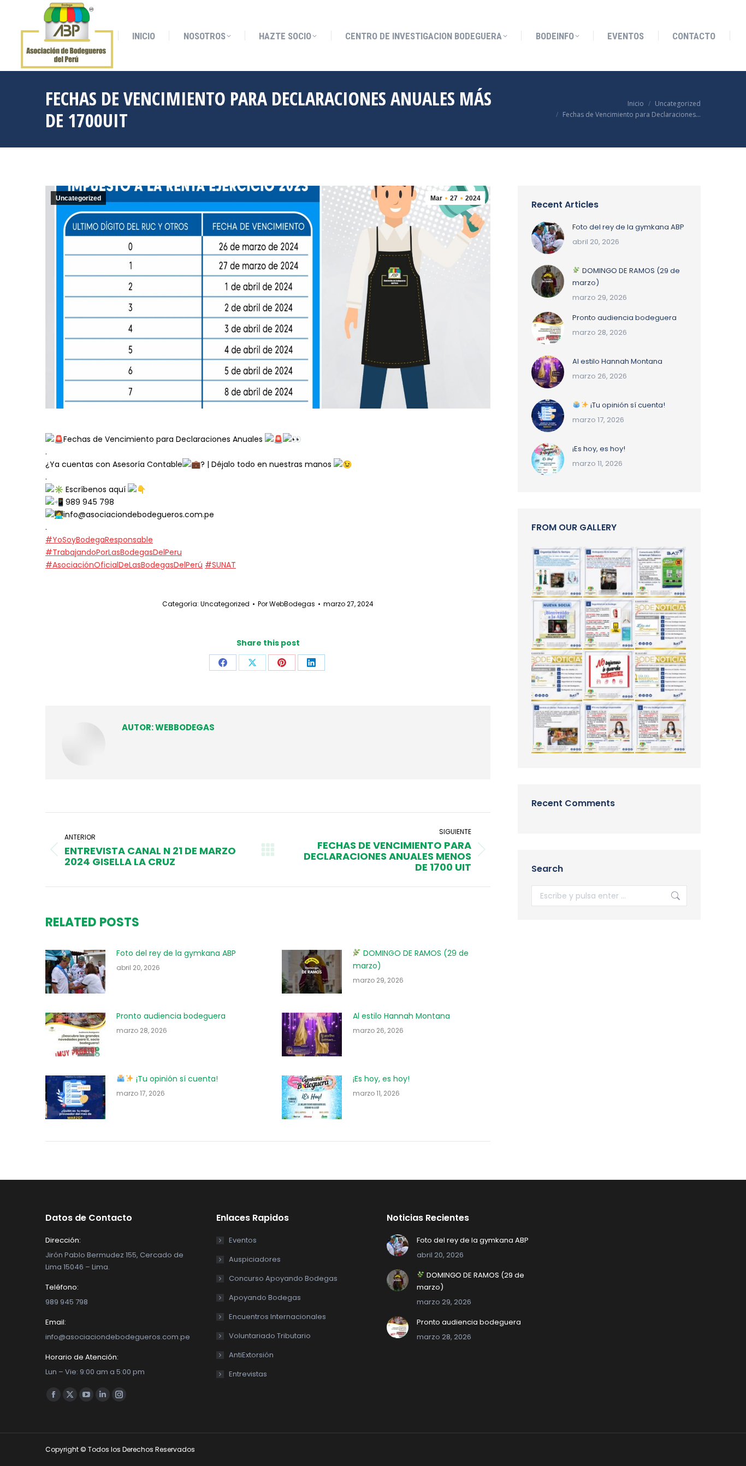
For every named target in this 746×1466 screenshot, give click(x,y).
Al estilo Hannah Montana (401, 1015)
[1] (609, 573)
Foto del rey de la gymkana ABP (176, 953)
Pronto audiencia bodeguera (171, 1015)
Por (286, 603)
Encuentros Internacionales (277, 1316)
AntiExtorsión (251, 1355)
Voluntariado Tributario (270, 1336)
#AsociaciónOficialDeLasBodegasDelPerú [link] (124, 564)
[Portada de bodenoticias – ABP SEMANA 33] (557, 676)
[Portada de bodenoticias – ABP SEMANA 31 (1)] (661, 676)
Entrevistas (248, 1374)
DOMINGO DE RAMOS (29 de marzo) (411, 959)
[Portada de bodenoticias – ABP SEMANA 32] (661, 625)
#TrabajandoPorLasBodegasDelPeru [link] (113, 552)
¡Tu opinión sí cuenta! (176, 1078)
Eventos (243, 1240)
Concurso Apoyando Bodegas (283, 1278)
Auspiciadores (255, 1259)
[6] (661, 573)
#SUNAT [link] (220, 564)
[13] (557, 625)
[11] (557, 573)
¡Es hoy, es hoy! (381, 1078)
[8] (609, 676)
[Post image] (75, 972)
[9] (609, 728)
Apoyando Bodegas (265, 1297)
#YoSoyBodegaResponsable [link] (99, 539)
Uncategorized (78, 198)
